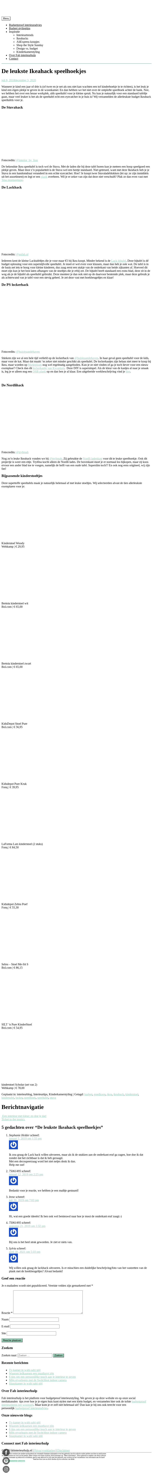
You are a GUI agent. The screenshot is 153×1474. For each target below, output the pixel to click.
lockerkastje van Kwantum (48, 368)
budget (88, 1094)
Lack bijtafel (118, 260)
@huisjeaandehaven (28, 351)
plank (44, 176)
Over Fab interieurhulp (22, 55)
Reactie (7, 1312)
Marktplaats (35, 364)
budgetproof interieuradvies (31, 1408)
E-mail (5, 1326)
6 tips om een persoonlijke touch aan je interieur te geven (42, 1376)
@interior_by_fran (27, 160)
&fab (76, 8)
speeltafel (42, 1097)
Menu (6, 18)
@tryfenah (22, 452)
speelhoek (30, 1097)
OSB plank (39, 371)
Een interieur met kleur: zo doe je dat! (23, 1116)
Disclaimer (63, 1450)
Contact (13, 58)
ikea (109, 1094)
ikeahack (118, 1094)
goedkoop (100, 1094)
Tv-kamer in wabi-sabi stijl (24, 1370)
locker (19, 1097)
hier (128, 371)
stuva (53, 1097)
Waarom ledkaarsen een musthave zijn (31, 1373)
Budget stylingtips (19, 28)
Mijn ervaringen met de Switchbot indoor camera (38, 1380)
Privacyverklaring (44, 1450)
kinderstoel (131, 1094)
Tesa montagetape (12, 180)
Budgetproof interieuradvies (25, 25)
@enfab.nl (22, 254)
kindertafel (7, 1097)
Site (3, 1333)
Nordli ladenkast (92, 458)
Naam (5, 1319)
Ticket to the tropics (13, 1119)
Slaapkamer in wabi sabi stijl (26, 1383)
